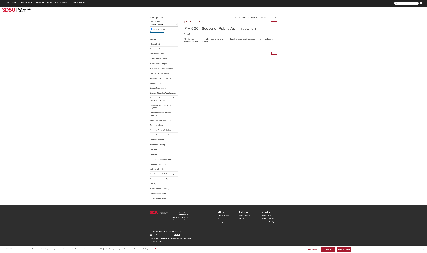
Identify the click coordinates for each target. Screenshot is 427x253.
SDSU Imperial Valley (158, 59)
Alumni (49, 3)
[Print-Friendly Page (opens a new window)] (272, 22)
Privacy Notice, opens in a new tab (161, 249)
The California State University (162, 174)
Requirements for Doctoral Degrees (160, 114)
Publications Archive (158, 194)
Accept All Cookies (344, 249)
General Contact (266, 215)
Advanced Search (157, 32)
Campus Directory (78, 3)
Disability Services (61, 3)
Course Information (157, 83)
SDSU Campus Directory (159, 189)
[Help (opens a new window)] (275, 22)
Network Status (266, 212)
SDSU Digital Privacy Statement (171, 238)
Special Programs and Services (162, 135)
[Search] (421, 3)
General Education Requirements (163, 93)
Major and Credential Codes (161, 159)
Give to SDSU (244, 219)
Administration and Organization (163, 179)
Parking (220, 222)
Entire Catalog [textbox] (155, 21)
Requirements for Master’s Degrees (160, 106)
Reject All (328, 249)
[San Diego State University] (16, 10)
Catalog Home (155, 39)
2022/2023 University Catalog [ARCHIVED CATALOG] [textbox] (250, 18)
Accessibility (154, 238)
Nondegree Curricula (158, 164)
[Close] (423, 249)
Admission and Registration (161, 120)
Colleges (153, 154)
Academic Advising (157, 145)
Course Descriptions (158, 88)
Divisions (153, 149)
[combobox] (254, 17)
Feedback (187, 238)
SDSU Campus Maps (158, 198)
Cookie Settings (312, 249)
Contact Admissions (267, 219)
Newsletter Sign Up (267, 222)
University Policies (157, 169)
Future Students (10, 3)
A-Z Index (221, 212)
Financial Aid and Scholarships (162, 130)
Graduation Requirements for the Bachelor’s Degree (163, 99)
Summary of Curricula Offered (161, 69)
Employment (243, 212)
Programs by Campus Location (162, 78)
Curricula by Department (159, 73)
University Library (157, 140)
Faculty (153, 184)
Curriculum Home (157, 54)
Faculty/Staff (39, 3)
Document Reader (156, 241)
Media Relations (244, 215)
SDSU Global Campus (158, 64)
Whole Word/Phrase (159, 29)
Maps (219, 219)
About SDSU (155, 44)
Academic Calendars (158, 49)
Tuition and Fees (156, 125)
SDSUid (177, 235)
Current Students (26, 3)
